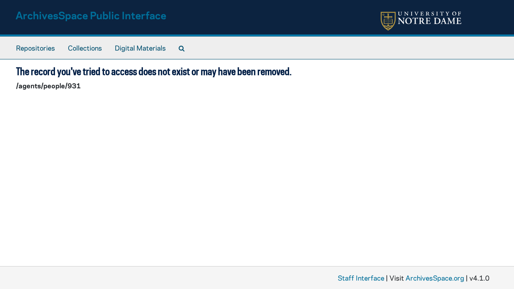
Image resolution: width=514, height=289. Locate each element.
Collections (85, 47)
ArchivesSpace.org (435, 277)
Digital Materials (140, 47)
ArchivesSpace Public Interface (91, 15)
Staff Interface (361, 277)
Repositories (35, 47)
